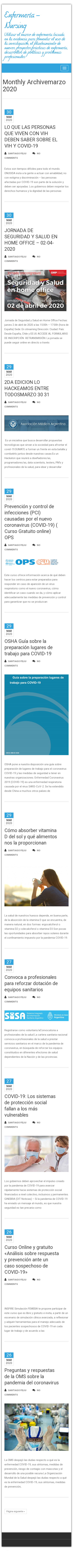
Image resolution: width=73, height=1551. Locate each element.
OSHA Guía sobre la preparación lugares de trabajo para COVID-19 (28, 647)
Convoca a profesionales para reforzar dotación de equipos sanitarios (31, 983)
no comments (22, 155)
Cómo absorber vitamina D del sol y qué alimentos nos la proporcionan (30, 837)
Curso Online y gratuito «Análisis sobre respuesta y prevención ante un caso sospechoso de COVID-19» (31, 1259)
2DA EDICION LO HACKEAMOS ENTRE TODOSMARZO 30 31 (26, 388)
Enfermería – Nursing (22, 22)
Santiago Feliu (17, 153)
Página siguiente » (15, 1511)
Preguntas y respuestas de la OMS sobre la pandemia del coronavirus (31, 1376)
